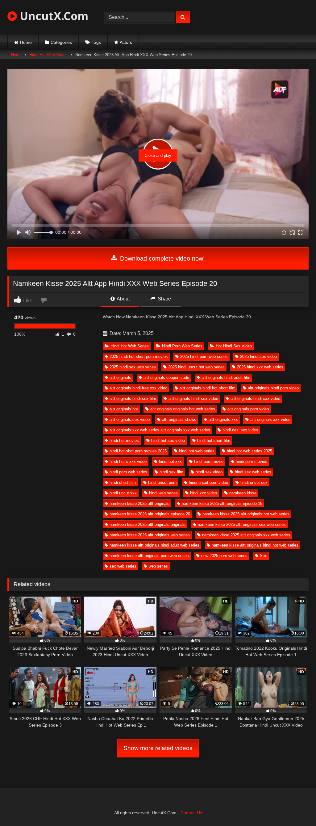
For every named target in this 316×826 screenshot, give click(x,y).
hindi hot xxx (170, 461)
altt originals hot (124, 409)
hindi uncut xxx (123, 493)
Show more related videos (158, 748)
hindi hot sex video (168, 440)
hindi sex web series (253, 472)
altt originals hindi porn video (273, 388)
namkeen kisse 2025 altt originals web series (150, 535)
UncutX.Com (52, 15)
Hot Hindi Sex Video (234, 346)
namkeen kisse (242, 493)
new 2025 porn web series (224, 555)
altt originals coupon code (166, 377)
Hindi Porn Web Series (182, 346)
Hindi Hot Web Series (48, 54)
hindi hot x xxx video (128, 461)
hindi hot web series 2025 (249, 451)
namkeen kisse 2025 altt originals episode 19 (222, 503)
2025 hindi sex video (258, 356)
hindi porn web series (128, 472)
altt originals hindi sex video (193, 398)
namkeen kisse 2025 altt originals (139, 503)
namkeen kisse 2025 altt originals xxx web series (246, 535)
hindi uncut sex (254, 482)
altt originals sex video (130, 419)
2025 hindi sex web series (133, 367)
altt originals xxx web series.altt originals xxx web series (160, 430)
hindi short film (123, 482)
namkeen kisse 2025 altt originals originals (147, 524)
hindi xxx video (203, 493)
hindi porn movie (208, 461)
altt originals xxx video (270, 419)
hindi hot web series (196, 451)
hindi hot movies (124, 440)
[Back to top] (297, 808)
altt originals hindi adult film (226, 377)
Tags (96, 42)
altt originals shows (179, 419)
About (123, 298)
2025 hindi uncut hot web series (196, 367)
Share (163, 298)
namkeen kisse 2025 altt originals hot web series (245, 514)
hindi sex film (171, 472)
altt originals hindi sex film (133, 398)
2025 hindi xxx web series (260, 367)
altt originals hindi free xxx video (138, 388)
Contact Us (191, 812)
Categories (61, 42)
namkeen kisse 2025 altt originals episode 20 (150, 514)
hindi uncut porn (162, 482)
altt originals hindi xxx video (255, 398)
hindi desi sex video (240, 430)
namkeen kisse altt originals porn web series (149, 555)
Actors (126, 42)
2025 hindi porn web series (204, 356)
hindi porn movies (251, 461)
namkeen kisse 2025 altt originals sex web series (242, 524)
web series (158, 566)
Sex (263, 555)
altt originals (120, 377)
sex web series (123, 566)
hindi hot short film (213, 440)
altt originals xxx (223, 419)
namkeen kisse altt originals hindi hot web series (255, 545)
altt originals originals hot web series (182, 409)
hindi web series (163, 493)
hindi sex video (209, 472)
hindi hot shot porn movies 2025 (138, 451)
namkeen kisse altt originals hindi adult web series (154, 545)
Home (26, 42)
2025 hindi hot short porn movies (139, 356)
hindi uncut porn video (208, 482)
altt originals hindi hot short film (207, 388)
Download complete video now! (161, 258)
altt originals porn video (248, 409)
